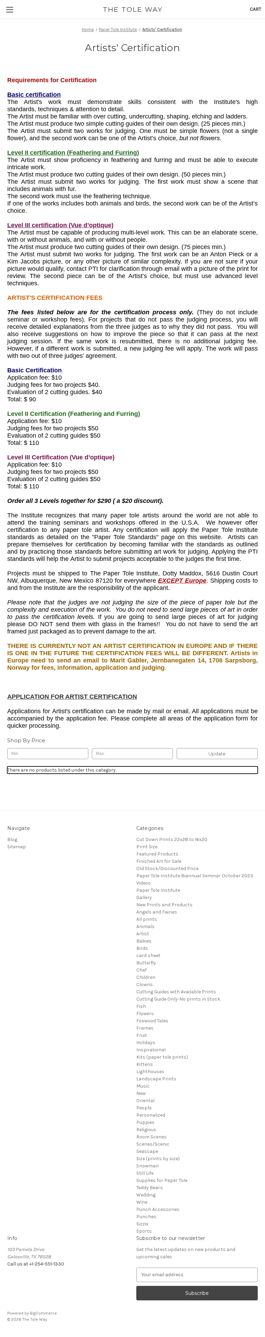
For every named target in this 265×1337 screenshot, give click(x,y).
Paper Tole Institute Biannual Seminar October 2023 (194, 876)
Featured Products (157, 854)
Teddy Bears (149, 1188)
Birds (142, 948)
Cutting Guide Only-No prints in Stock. (178, 999)
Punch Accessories (157, 1209)
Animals (145, 926)
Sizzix (142, 1224)
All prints (146, 919)
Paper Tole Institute (158, 890)
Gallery (144, 897)
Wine (141, 1202)
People (143, 1108)
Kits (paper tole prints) (162, 1057)
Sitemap (16, 847)
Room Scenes (151, 1137)
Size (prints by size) (158, 1159)
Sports (144, 1231)
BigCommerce (43, 1313)
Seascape (147, 1151)
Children (145, 977)
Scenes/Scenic (152, 1144)
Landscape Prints (156, 1079)
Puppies (145, 1122)
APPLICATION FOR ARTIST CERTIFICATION (72, 696)
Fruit (141, 1035)
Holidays (145, 1042)
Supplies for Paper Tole (161, 1180)
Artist (142, 934)
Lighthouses (150, 1072)
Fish (141, 1006)
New (141, 1093)
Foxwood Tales (152, 1021)
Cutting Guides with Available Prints (176, 992)
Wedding (146, 1195)
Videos (143, 883)
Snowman (147, 1166)
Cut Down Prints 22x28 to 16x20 (171, 839)
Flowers (145, 1013)
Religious (146, 1130)
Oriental (145, 1101)
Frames (145, 1028)
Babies (143, 941)
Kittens (144, 1064)
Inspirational (151, 1050)
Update (217, 753)
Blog (12, 839)
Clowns (144, 984)
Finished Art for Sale (158, 861)
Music (143, 1086)
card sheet (148, 955)
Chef (141, 970)
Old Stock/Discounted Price (167, 868)
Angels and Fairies (156, 912)
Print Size (146, 847)
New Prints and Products (164, 905)
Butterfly (146, 963)
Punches (146, 1217)
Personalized (150, 1115)
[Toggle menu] (9, 9)
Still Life (145, 1173)
